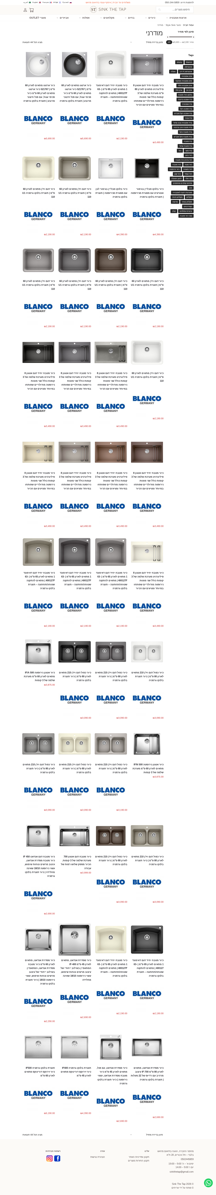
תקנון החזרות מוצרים (138, 1160)
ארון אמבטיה (187, 76)
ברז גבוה (188, 118)
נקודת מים (188, 206)
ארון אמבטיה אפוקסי (183, 81)
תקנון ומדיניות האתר (139, 1157)
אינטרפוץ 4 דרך (186, 71)
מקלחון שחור (187, 202)
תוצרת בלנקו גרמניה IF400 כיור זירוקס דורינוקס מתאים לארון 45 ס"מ (76, 1071)
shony (179, 62)
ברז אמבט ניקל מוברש (183, 113)
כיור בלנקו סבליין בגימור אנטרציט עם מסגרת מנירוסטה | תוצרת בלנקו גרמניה (147, 193)
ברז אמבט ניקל (186, 109)
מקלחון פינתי (177, 197)
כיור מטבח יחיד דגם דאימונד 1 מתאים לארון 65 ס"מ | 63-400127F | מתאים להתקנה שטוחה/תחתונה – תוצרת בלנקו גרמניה (111, 93)
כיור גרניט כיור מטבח (184, 160)
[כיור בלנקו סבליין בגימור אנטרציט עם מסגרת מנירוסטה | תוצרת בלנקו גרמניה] (147, 168)
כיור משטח (187, 169)
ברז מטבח (188, 141)
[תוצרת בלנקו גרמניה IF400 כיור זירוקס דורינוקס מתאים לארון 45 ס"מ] (74, 1047)
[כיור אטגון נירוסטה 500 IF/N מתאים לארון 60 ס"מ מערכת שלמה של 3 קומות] (147, 744)
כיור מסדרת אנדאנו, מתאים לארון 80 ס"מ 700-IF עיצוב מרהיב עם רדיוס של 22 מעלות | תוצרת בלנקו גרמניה (147, 1073)
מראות (175, 202)
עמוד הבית (188, 25)
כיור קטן (177, 174)
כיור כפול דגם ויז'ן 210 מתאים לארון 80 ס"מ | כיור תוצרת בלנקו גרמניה (147, 676)
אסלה (173, 71)
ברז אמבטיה (187, 104)
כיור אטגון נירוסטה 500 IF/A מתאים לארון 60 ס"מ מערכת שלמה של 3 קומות (39, 676)
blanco (189, 62)
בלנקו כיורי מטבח (185, 95)
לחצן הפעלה (176, 178)
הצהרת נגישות (97, 1157)
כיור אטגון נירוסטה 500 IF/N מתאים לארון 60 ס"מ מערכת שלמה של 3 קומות (148, 768)
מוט (190, 188)
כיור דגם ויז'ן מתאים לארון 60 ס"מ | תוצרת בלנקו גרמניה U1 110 (75, 193)
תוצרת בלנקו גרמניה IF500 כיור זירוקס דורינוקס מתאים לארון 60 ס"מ (39, 1071)
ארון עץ (189, 90)
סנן (169, 42)
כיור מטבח (177, 164)
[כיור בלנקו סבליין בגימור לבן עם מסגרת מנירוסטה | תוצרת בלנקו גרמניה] (110, 168)
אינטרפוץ (188, 67)
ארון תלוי (178, 90)
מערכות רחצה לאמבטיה (182, 192)
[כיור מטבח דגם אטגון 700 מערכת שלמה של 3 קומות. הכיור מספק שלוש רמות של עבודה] (74, 835)
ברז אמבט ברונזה (185, 99)
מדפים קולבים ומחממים (182, 183)
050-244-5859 (172, 2)
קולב (174, 211)
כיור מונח (188, 164)
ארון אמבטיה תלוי (185, 85)
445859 (187, 1159)
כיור (179, 151)
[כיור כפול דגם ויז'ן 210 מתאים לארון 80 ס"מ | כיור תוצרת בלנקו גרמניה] (147, 651)
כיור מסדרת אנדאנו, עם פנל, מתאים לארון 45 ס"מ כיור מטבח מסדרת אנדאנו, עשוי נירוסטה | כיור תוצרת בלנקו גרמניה (112, 1075)
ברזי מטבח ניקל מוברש (183, 137)
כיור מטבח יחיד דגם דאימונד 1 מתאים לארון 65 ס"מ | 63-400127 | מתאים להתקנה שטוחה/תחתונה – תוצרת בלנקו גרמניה (148, 968)
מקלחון (189, 197)
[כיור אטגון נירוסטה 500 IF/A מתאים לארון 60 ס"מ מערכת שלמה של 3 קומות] (38, 651)
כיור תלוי (188, 178)
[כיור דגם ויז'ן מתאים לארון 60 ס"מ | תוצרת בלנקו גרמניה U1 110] (74, 168)
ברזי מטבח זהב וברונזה (183, 127)
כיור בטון (188, 155)
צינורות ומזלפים (186, 211)
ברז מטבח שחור (185, 146)
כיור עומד (188, 174)
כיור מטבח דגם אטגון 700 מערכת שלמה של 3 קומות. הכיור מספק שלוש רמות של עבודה (76, 862)
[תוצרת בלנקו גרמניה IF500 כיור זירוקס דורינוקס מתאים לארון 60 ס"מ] (38, 1047)
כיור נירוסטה (174, 169)
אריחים (175, 1187)
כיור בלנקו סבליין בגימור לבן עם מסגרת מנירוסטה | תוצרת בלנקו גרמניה (111, 193)
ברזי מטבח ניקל (186, 132)
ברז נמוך (188, 151)
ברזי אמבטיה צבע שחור (182, 123)
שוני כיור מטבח (186, 216)
